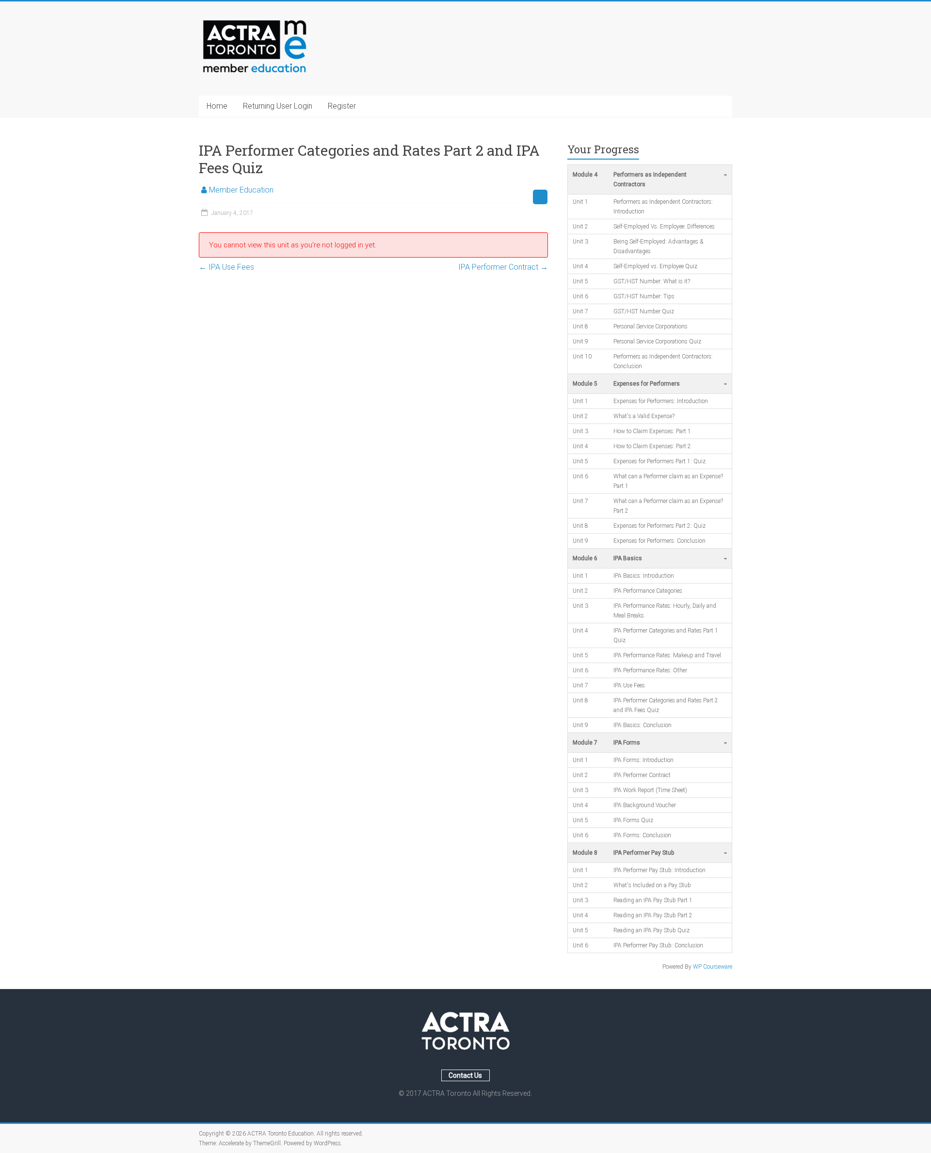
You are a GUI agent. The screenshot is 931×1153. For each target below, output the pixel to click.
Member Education (241, 190)
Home (217, 106)
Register (342, 106)
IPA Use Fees (226, 267)
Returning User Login (277, 106)
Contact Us (465, 1075)
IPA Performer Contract (503, 267)
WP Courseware (712, 966)
